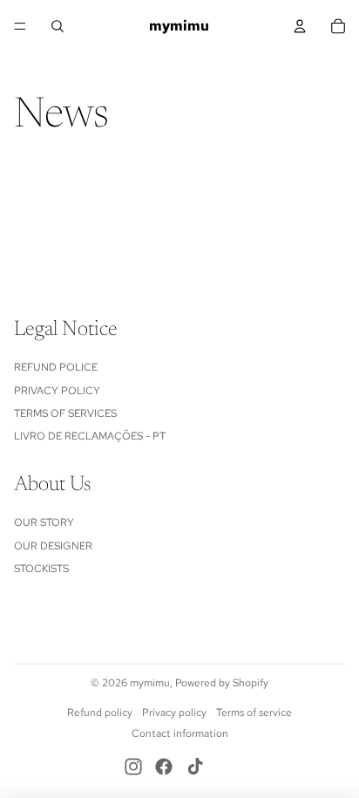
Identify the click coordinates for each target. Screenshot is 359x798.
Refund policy (99, 713)
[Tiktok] (195, 766)
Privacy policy (174, 713)
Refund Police (56, 367)
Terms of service (254, 713)
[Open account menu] (300, 26)
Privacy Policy (57, 391)
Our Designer (53, 546)
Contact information (180, 733)
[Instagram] (133, 766)
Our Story (44, 522)
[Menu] (20, 26)
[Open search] (57, 26)
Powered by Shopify (221, 683)
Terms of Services (65, 413)
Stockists (41, 569)
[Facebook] (163, 766)
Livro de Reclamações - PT (90, 436)
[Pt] (225, 766)
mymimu (150, 683)
